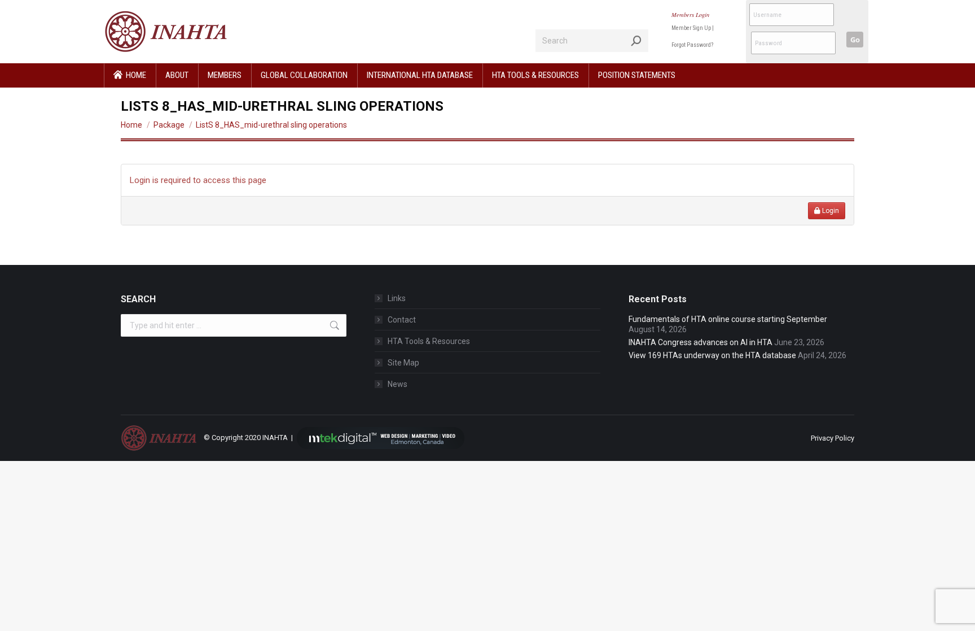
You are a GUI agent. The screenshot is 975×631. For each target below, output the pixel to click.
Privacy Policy (832, 438)
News (397, 384)
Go (855, 39)
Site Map (403, 362)
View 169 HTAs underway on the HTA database (712, 355)
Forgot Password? (692, 45)
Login (829, 211)
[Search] (636, 40)
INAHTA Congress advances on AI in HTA (700, 342)
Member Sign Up (691, 28)
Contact (402, 319)
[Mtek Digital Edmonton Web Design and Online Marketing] (380, 437)
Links (397, 298)
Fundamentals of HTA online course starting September (728, 319)
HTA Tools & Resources (429, 341)
